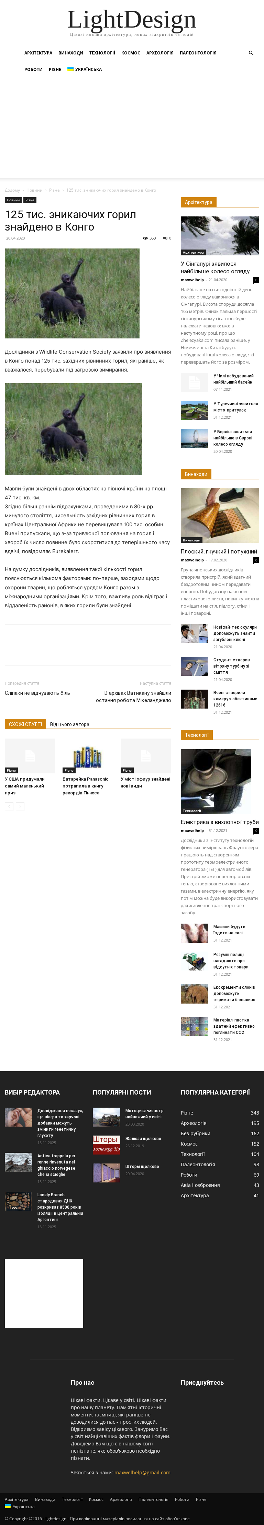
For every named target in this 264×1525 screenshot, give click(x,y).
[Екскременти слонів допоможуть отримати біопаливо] (194, 994)
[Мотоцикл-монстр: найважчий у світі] (106, 1117)
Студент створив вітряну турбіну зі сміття (231, 666)
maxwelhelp (192, 279)
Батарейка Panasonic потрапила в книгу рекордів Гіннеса (86, 785)
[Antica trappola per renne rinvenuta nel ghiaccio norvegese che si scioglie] (18, 1162)
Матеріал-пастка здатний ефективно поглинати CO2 (234, 1026)
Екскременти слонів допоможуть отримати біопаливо (234, 993)
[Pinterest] (43, 651)
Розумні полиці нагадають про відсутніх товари (231, 960)
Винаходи (70, 53)
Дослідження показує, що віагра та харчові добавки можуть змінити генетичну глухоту (60, 1123)
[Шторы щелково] (106, 1172)
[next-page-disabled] (20, 806)
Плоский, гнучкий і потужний (219, 551)
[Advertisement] (132, 129)
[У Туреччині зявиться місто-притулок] (194, 410)
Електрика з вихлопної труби (220, 822)
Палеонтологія (198, 53)
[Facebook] (12, 651)
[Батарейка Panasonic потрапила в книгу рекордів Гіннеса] (88, 756)
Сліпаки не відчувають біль (37, 693)
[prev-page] (9, 806)
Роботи (33, 69)
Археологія (160, 53)
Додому (12, 190)
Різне (55, 69)
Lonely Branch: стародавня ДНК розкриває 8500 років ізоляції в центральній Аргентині (60, 1207)
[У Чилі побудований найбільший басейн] (194, 382)
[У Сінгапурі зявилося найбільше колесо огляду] (220, 235)
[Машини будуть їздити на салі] (194, 933)
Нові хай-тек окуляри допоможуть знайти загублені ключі (235, 633)
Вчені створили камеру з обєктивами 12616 (235, 699)
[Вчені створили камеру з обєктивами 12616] (194, 699)
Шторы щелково (142, 1166)
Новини (34, 190)
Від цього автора (69, 724)
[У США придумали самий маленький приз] (30, 756)
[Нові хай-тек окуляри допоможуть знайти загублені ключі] (194, 633)
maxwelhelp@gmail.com (142, 1472)
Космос (130, 53)
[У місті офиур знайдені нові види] (146, 756)
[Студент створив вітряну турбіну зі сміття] (194, 666)
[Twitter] (27, 651)
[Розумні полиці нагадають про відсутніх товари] (194, 961)
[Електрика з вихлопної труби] (220, 781)
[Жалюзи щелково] (106, 1145)
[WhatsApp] (59, 651)
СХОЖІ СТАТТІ (25, 724)
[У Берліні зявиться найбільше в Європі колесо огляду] (194, 438)
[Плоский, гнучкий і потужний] (220, 515)
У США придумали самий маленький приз (25, 785)
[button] (251, 53)
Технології (102, 53)
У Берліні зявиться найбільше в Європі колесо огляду (232, 438)
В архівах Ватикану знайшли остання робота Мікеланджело (133, 696)
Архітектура (38, 53)
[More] (75, 651)
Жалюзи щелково (143, 1138)
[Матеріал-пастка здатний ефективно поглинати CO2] (194, 1026)
